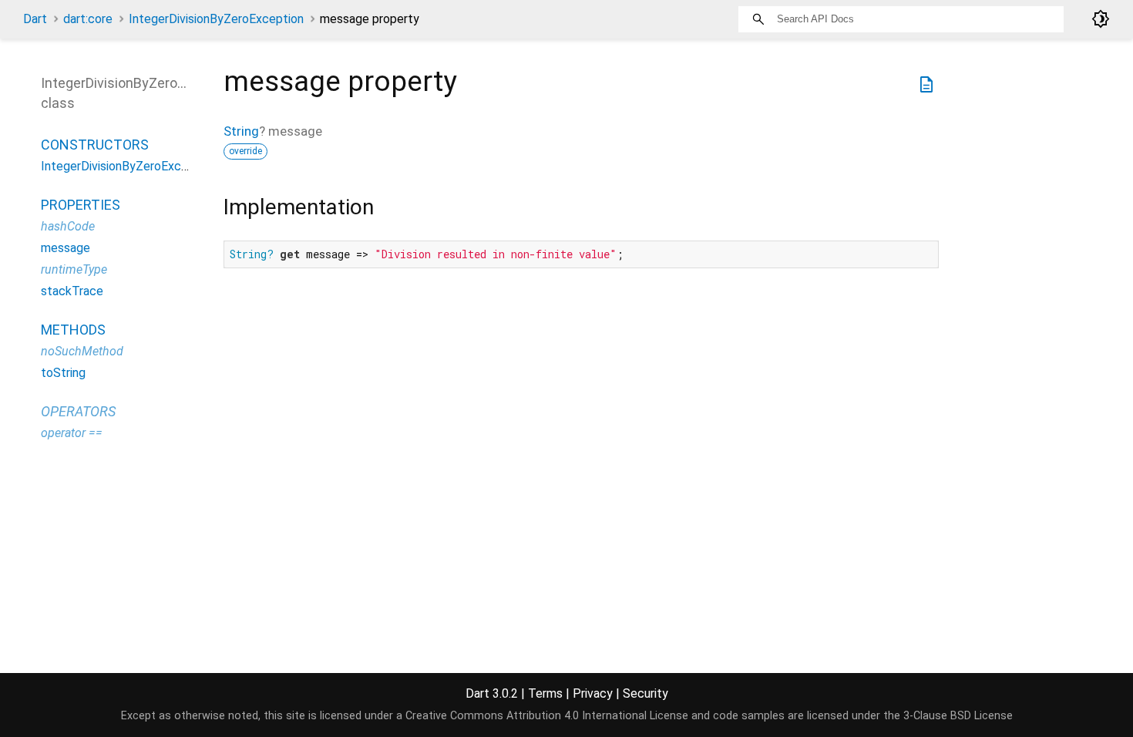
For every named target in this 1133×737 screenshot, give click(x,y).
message (65, 248)
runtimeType (74, 269)
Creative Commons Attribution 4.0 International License (546, 715)
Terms (545, 693)
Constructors (95, 144)
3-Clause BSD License (958, 715)
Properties (80, 205)
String (241, 131)
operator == (72, 433)
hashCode (68, 226)
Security (645, 693)
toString (63, 372)
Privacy (593, 693)
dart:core (88, 19)
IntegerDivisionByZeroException (216, 19)
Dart (35, 19)
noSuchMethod (82, 351)
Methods (73, 329)
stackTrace (72, 291)
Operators (78, 411)
